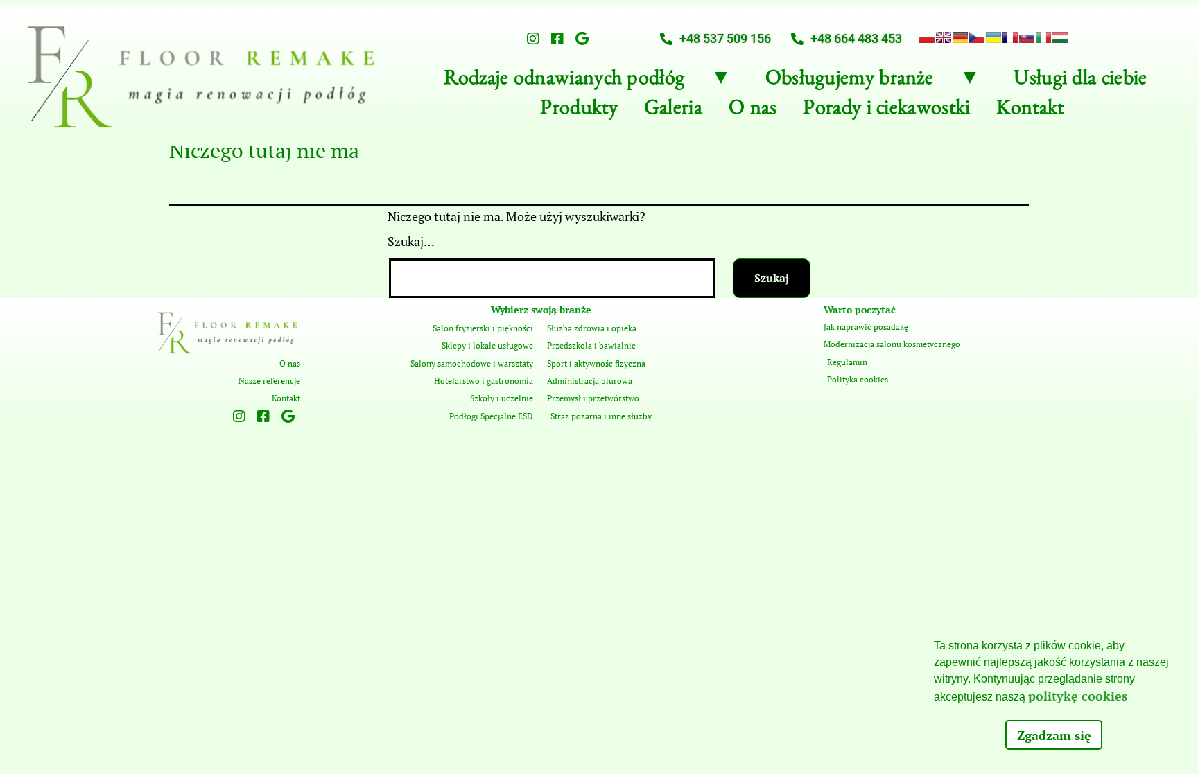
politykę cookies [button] (1077, 695)
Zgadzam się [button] (1054, 735)
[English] (943, 37)
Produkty (578, 110)
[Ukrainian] (993, 37)
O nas (753, 110)
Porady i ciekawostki (886, 110)
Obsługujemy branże (849, 81)
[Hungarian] (1060, 37)
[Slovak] (1026, 37)
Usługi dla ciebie (1080, 81)
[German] (960, 37)
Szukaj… (411, 241)
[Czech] (976, 37)
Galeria (673, 110)
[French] (1010, 37)
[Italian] (1043, 37)
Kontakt (1030, 110)
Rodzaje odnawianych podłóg (564, 81)
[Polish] (927, 37)
